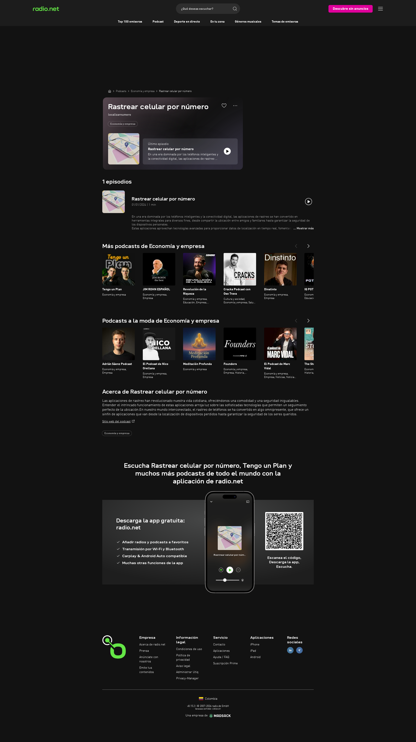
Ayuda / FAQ (221, 657)
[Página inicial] (109, 91)
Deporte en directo (187, 21)
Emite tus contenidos (146, 670)
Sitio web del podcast (116, 421)
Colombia (210, 698)
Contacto (219, 644)
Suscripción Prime (225, 663)
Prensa (144, 650)
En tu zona (217, 21)
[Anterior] (296, 244)
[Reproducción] (227, 151)
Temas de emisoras (285, 21)
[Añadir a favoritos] (224, 105)
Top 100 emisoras (130, 21)
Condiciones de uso (189, 649)
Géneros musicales (248, 21)
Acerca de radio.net (152, 644)
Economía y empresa (122, 124)
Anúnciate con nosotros (148, 659)
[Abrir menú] (380, 8)
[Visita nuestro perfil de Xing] (299, 650)
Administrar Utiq (187, 672)
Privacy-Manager (187, 678)
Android (255, 657)
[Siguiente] (308, 244)
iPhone (254, 644)
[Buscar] (234, 8)
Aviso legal (183, 666)
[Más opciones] (235, 105)
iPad (253, 650)
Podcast (158, 21)
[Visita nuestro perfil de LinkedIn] (290, 650)
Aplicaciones (221, 650)
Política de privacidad (183, 657)
